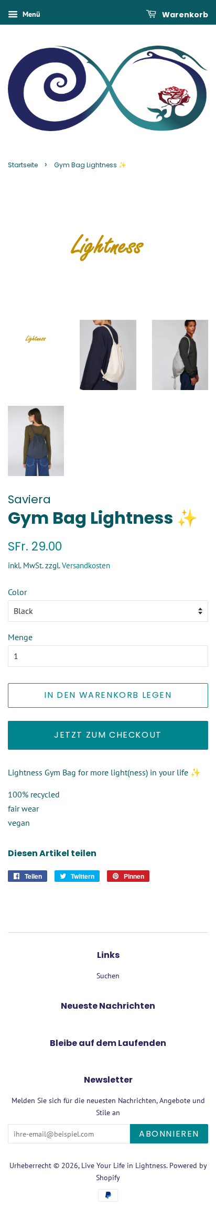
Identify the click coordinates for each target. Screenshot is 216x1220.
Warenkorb (184, 14)
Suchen (108, 975)
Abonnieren (169, 1134)
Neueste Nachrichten (108, 1006)
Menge (20, 637)
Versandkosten (86, 565)
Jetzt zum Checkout (108, 735)
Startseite (23, 164)
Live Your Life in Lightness (123, 1165)
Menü (30, 14)
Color (17, 592)
